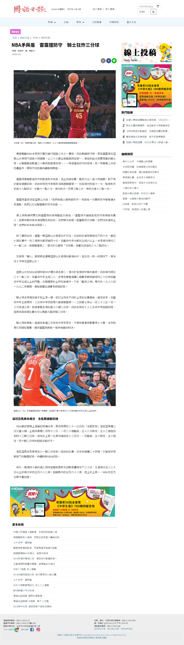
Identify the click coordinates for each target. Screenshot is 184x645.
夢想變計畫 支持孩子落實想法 (140, 177)
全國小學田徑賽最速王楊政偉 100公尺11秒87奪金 (152, 119)
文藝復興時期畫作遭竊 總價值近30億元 (35, 563)
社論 (66, 22)
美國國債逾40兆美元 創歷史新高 (31, 553)
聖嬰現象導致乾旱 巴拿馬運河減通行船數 (35, 548)
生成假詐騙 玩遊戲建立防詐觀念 (141, 166)
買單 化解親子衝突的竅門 (138, 198)
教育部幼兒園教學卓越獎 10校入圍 (47, 31)
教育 (78, 22)
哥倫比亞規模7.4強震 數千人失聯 (32, 601)
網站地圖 (24, 629)
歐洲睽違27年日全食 (25, 590)
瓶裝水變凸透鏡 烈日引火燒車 (140, 193)
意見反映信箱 (126, 628)
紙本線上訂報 (99, 628)
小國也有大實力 (132, 188)
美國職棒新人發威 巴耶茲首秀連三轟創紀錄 (37, 537)
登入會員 (110, 9)
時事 (50, 22)
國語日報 (24, 37)
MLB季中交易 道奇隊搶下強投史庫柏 (33, 606)
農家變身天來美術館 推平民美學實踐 (145, 136)
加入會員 (97, 9)
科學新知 (114, 22)
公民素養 (96, 22)
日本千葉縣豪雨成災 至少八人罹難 (32, 585)
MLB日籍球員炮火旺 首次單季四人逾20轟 (36, 574)
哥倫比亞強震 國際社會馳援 (28, 595)
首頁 (14, 37)
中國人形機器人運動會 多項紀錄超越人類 (36, 532)
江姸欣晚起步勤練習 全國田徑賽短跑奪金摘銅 (150, 131)
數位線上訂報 (113, 628)
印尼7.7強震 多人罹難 (25, 569)
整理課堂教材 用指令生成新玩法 (141, 182)
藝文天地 (131, 22)
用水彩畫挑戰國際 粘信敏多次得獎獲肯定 (148, 125)
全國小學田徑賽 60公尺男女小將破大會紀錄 (149, 142)
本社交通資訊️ (9, 629)
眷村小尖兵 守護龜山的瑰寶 (139, 161)
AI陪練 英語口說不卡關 (136, 204)
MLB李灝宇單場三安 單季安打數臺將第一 (36, 558)
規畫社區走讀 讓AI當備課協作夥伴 (142, 172)
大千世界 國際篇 (23, 542)
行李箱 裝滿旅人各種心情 (138, 209)
